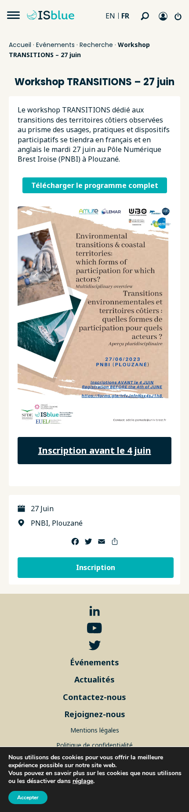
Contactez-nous (94, 697)
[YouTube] (94, 628)
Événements (94, 662)
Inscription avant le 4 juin (94, 450)
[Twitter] (95, 645)
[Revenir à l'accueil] (52, 15)
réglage (83, 781)
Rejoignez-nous (94, 714)
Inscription (95, 567)
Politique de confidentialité (94, 745)
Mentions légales (94, 730)
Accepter (28, 797)
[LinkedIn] (94, 611)
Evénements (55, 44)
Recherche (96, 44)
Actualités (94, 679)
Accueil (20, 44)
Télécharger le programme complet (94, 185)
